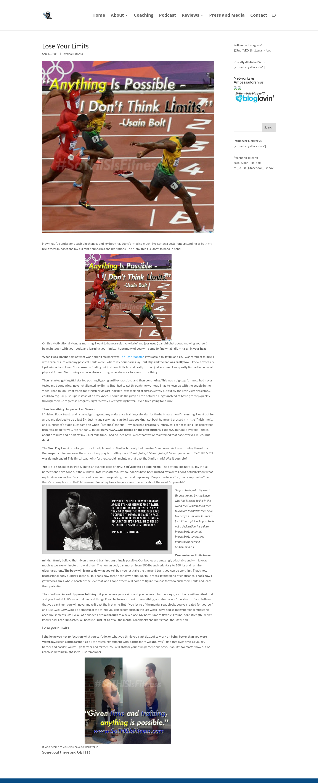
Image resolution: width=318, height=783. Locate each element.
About (117, 16)
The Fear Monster (132, 357)
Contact (258, 16)
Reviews (190, 16)
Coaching (143, 16)
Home (98, 16)
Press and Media (227, 16)
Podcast (167, 16)
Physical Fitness (72, 54)
